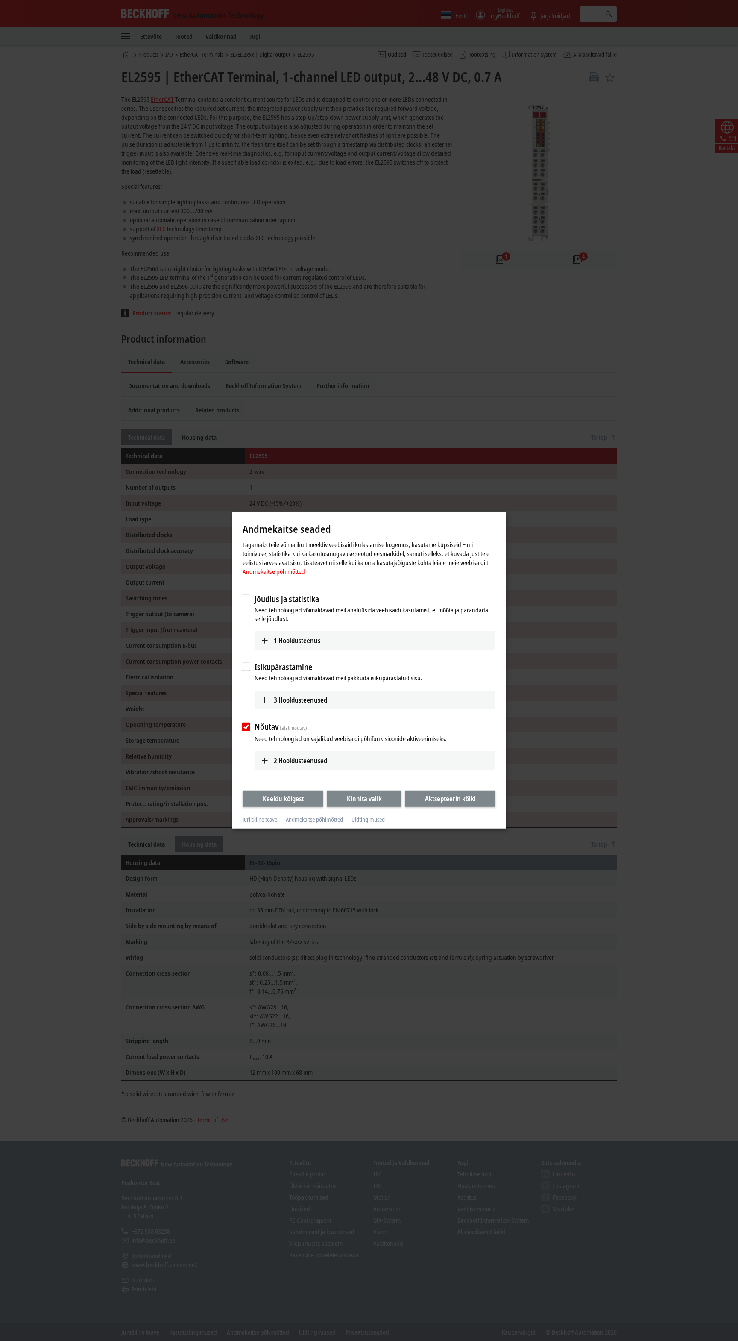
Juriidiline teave (260, 819)
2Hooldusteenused (300, 760)
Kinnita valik (364, 798)
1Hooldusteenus (297, 640)
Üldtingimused (368, 819)
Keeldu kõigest (283, 798)
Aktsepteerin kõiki (450, 798)
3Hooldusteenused (300, 700)
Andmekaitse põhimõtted (274, 571)
